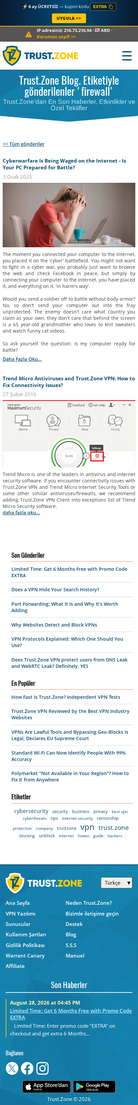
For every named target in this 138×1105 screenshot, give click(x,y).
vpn (87, 826)
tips (54, 818)
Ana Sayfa (18, 902)
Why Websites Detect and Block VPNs (54, 625)
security (60, 811)
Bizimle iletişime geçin (92, 913)
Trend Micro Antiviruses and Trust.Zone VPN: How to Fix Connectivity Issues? (69, 381)
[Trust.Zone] (41, 56)
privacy (100, 811)
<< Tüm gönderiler (24, 144)
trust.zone (113, 827)
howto (83, 836)
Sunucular (18, 924)
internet (66, 836)
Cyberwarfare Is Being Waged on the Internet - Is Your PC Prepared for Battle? (64, 164)
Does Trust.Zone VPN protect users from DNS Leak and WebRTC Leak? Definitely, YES (69, 662)
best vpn (120, 811)
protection (22, 828)
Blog (71, 934)
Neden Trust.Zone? (89, 902)
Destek (74, 924)
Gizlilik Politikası (25, 945)
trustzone (66, 828)
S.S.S (71, 945)
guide (98, 836)
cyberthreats (35, 818)
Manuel (75, 955)
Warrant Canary (25, 955)
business (80, 811)
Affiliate (15, 966)
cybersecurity (31, 811)
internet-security (77, 818)
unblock (47, 836)
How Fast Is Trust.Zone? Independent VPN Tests (65, 697)
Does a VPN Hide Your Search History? (55, 589)
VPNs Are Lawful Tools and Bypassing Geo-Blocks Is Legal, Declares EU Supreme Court (69, 735)
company (44, 828)
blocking (27, 836)
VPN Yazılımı (21, 913)
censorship (108, 818)
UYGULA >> (69, 18)
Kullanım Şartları (26, 934)
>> (56, 37)
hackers (115, 836)
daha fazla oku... (22, 359)
